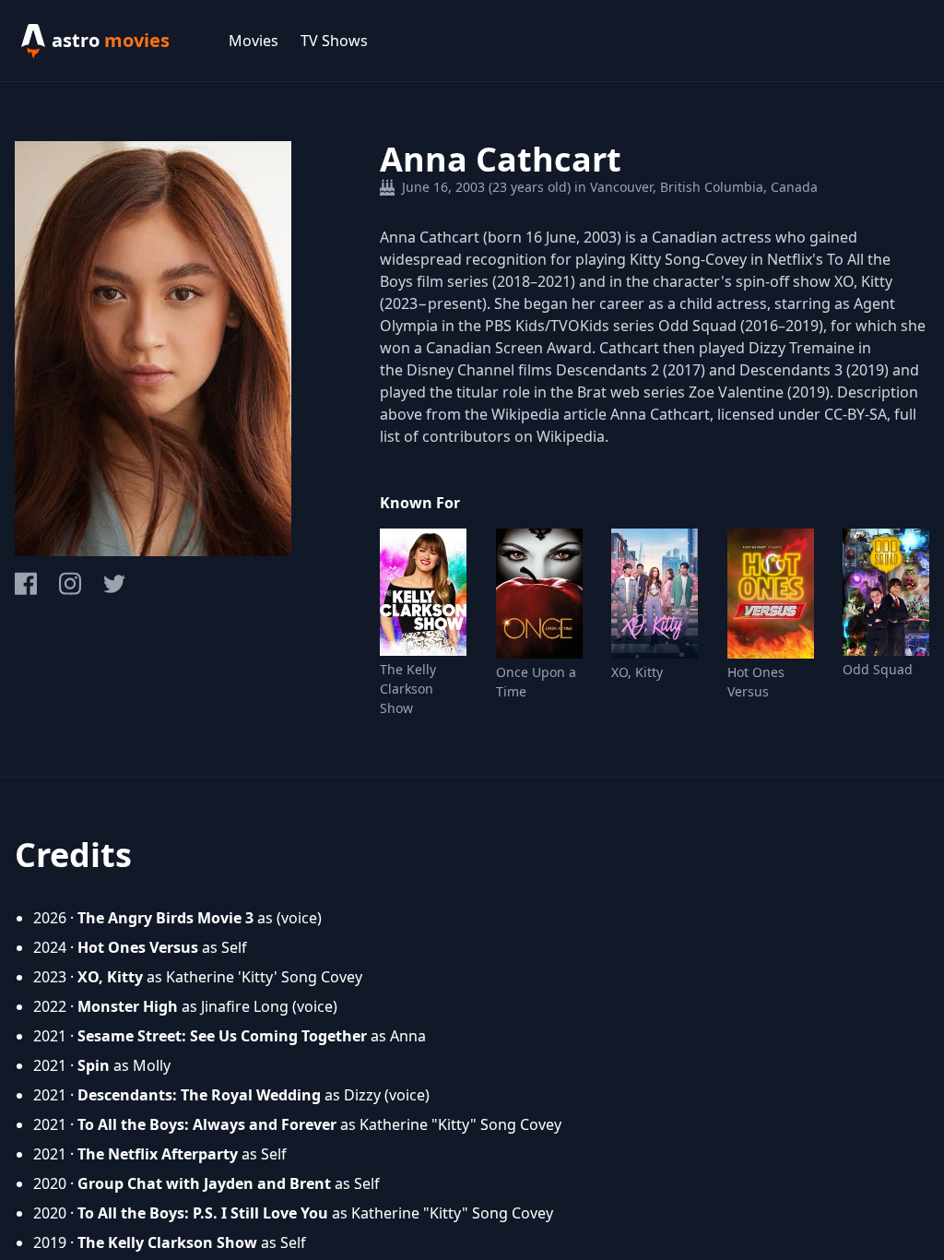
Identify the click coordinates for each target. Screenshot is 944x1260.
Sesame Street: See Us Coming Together (222, 1036)
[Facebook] (26, 583)
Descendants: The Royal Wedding (199, 1095)
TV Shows (334, 40)
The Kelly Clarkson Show (408, 688)
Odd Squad (878, 669)
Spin (93, 1065)
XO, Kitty (637, 672)
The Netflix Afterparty (157, 1154)
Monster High (127, 1006)
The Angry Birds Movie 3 (165, 918)
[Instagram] (70, 583)
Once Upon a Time (536, 681)
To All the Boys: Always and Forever (206, 1124)
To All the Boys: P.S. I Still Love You (202, 1213)
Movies (253, 40)
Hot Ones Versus (756, 681)
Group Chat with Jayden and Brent (204, 1183)
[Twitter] (114, 584)
